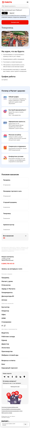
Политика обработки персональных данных (11, 409)
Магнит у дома (7, 281)
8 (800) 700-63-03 (8, 263)
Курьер (4, 340)
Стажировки (6, 322)
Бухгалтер (5, 307)
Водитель (5, 333)
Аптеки (4, 300)
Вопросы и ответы (8, 360)
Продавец (5, 278)
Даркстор (5, 344)
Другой (12, 13)
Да (4, 13)
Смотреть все (15, 22)
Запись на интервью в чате (12, 269)
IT (2, 326)
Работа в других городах (7, 412)
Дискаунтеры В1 (8, 296)
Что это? (4, 424)
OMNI (4, 318)
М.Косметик (6, 285)
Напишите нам (15, 386)
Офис (4, 314)
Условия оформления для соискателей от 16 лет (12, 410)
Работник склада (8, 336)
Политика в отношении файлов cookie (10, 407)
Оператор (5, 311)
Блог (3, 364)
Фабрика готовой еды (10, 355)
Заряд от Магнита (8, 289)
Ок (25, 424)
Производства (7, 351)
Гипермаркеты (7, 292)
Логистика (6, 348)
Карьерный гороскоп (10, 368)
